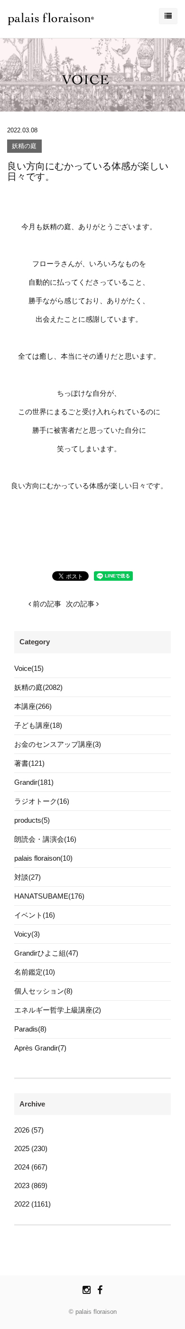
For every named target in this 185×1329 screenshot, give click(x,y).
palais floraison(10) (43, 858)
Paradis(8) (30, 1029)
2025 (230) (30, 1148)
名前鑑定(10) (34, 972)
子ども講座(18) (38, 725)
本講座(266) (33, 706)
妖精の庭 (24, 146)
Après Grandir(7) (40, 1048)
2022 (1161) (32, 1204)
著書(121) (29, 763)
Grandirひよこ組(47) (46, 953)
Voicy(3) (27, 934)
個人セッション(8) (43, 991)
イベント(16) (34, 915)
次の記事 (81, 604)
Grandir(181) (34, 782)
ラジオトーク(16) (41, 801)
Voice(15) (29, 668)
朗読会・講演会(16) (45, 839)
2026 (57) (29, 1130)
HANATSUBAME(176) (49, 896)
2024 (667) (30, 1167)
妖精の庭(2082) (38, 687)
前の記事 (46, 604)
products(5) (32, 820)
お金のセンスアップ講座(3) (57, 744)
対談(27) (27, 877)
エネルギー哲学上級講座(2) (57, 1010)
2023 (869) (30, 1185)
